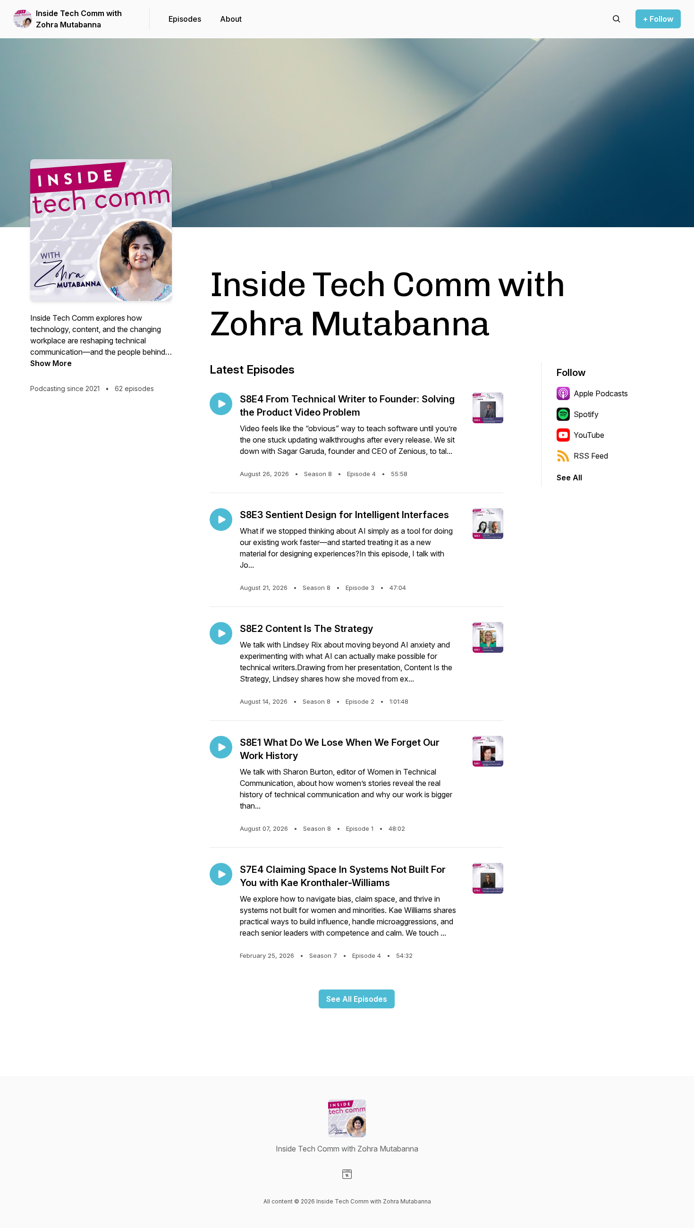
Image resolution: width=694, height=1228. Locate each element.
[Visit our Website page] (347, 1174)
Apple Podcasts (601, 393)
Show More (51, 363)
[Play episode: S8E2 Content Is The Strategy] (221, 633)
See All (569, 477)
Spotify (586, 414)
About (231, 19)
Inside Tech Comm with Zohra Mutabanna (79, 19)
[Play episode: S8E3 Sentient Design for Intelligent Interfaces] (221, 519)
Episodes (185, 19)
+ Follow (658, 19)
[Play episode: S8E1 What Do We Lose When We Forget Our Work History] (221, 747)
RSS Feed (591, 455)
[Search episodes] (616, 19)
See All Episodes (356, 999)
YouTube (589, 435)
